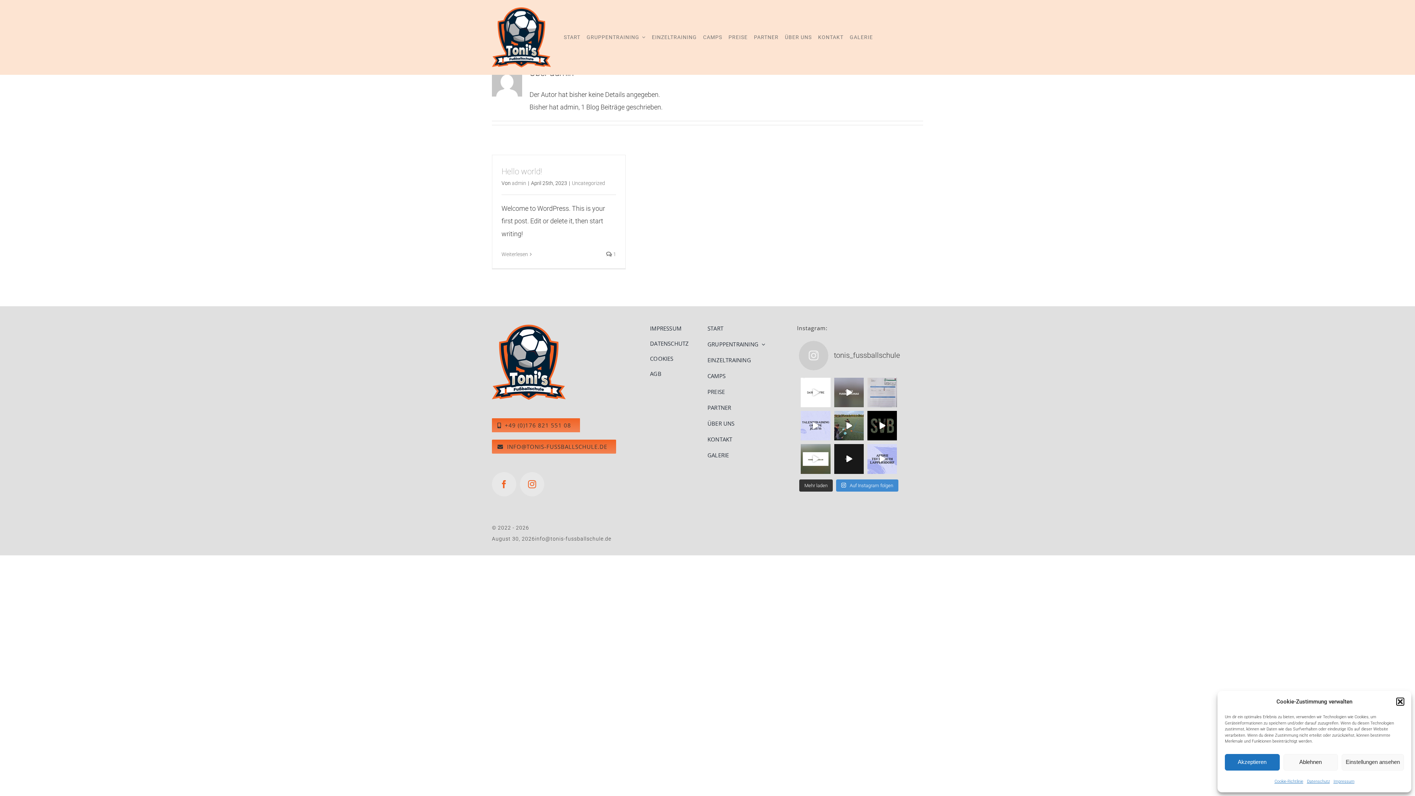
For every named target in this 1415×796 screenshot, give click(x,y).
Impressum (1344, 781)
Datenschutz (1318, 781)
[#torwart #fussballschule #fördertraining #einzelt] (849, 459)
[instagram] (532, 484)
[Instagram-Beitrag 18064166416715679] (882, 459)
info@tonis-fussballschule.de (573, 539)
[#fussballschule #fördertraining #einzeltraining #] (815, 392)
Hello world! (522, 171)
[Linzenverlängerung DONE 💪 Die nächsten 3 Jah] (882, 392)
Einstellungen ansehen (1373, 762)
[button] (1400, 701)
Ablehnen (1310, 762)
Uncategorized (588, 183)
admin (519, 183)
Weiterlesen (515, 254)
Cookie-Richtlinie (1289, 781)
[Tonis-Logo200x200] (529, 328)
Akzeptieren (1252, 762)
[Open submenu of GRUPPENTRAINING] (762, 344)
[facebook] (504, 484)
